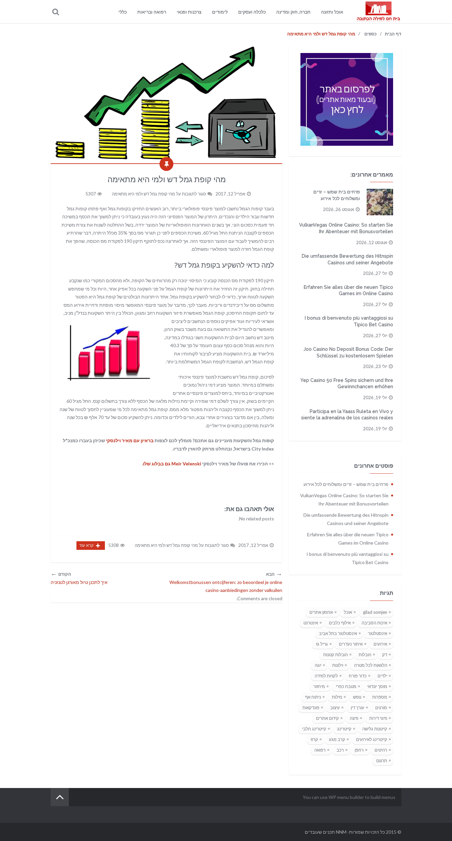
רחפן (359, 750)
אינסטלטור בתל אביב (338, 633)
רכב (340, 750)
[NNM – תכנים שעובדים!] (378, 11)
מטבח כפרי (346, 686)
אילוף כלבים (340, 622)
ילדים (382, 675)
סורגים (381, 707)
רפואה (320, 750)
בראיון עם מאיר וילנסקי (130, 440)
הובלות (365, 654)
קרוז (314, 739)
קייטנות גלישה (374, 728)
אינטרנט (310, 622)
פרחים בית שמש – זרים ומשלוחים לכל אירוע (345, 484)
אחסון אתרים (321, 612)
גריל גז (322, 644)
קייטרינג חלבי (314, 728)
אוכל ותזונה (332, 12)
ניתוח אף (313, 697)
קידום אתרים (327, 718)
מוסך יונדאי (377, 686)
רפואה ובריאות (151, 12)
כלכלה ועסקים (252, 12)
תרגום (381, 760)
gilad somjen (375, 612)
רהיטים (381, 750)
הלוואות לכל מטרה (370, 665)
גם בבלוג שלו (172, 463)
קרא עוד (86, 545)
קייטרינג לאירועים (371, 739)
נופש (357, 697)
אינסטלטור (377, 633)
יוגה (318, 665)
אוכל (348, 612)
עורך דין (357, 707)
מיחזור (319, 686)
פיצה (354, 718)
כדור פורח (358, 675)
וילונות (337, 665)
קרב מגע (337, 739)
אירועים (380, 644)
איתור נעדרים (351, 644)
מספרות (379, 697)
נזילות (337, 697)
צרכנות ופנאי (189, 12)
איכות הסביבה (374, 622)
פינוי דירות (378, 718)
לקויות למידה (326, 675)
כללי (122, 12)
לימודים (220, 12)
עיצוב (335, 707)
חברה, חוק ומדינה (293, 12)
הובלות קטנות (335, 654)
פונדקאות (310, 707)
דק (384, 654)
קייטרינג (344, 728)
